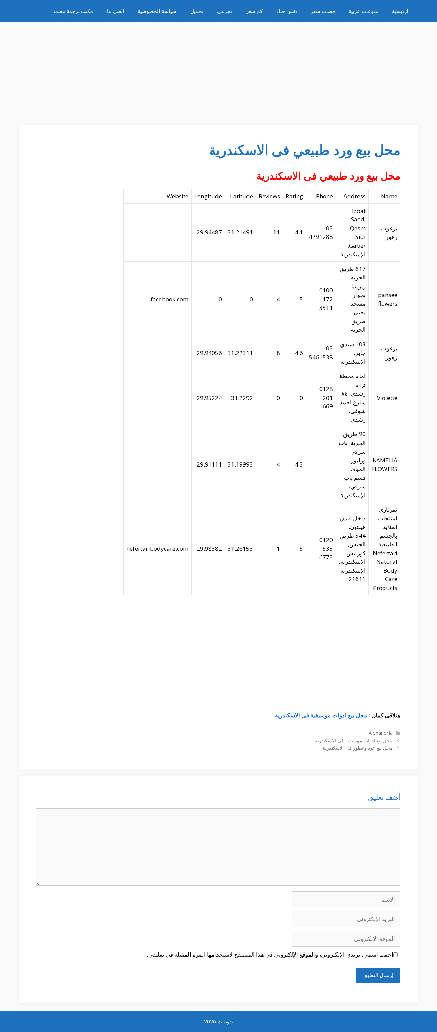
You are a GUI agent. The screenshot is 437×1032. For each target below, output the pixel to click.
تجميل (196, 11)
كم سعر (254, 11)
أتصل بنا (115, 11)
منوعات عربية (363, 11)
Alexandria (381, 733)
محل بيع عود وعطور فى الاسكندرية (358, 748)
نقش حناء (286, 11)
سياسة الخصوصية (157, 11)
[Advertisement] (218, 70)
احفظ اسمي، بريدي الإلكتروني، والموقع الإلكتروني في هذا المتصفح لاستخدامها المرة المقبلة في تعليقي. (270, 954)
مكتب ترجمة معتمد (73, 11)
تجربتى (224, 11)
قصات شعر (323, 11)
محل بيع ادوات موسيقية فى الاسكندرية (321, 715)
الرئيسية (401, 11)
